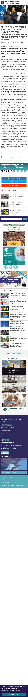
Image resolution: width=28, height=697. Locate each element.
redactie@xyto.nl (7, 432)
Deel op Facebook (15, 178)
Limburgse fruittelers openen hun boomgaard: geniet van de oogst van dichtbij (18, 338)
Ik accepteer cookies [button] (14, 694)
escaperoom (14, 153)
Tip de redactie (15, 185)
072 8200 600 (6, 430)
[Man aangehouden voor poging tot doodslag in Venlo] (4, 332)
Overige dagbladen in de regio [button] (9, 472)
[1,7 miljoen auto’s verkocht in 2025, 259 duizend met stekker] (4, 296)
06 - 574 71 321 (20, 171)
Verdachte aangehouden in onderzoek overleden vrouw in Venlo (18, 301)
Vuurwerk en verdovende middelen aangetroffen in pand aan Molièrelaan (18, 308)
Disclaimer (4, 479)
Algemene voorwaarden (7, 477)
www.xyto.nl (6, 434)
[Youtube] (5, 440)
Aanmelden (5, 452)
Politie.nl (23, 44)
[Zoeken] (25, 219)
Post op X (15, 182)
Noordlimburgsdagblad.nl (12, 2)
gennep (4, 153)
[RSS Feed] (8, 440)
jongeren (9, 153)
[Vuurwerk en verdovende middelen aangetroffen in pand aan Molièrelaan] (4, 309)
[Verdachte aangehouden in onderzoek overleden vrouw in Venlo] (4, 302)
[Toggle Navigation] (25, 2)
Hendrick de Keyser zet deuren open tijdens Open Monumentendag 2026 (18, 345)
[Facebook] (2, 440)
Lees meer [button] (17, 690)
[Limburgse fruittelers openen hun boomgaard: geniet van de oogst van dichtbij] (4, 339)
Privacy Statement (6, 482)
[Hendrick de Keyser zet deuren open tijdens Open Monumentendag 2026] (4, 345)
